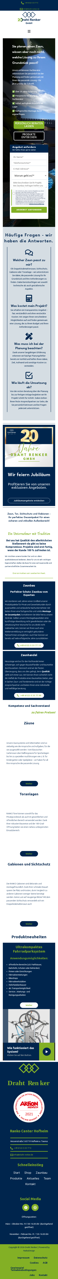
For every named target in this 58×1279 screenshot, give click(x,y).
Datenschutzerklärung (36, 204)
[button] (29, 31)
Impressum (23, 1257)
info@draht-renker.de (31, 9)
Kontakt (43, 1275)
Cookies (34, 1262)
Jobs (32, 1275)
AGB (45, 1262)
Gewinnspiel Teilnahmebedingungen (23, 1269)
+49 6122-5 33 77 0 (31, 3)
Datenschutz (40, 1257)
